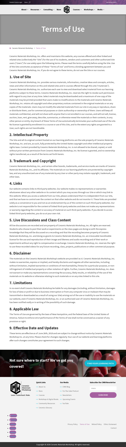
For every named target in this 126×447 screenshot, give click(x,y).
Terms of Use (84, 424)
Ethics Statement (110, 424)
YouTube (66, 403)
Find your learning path (100, 363)
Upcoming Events (111, 2)
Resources (35, 9)
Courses (76, 9)
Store (26, 2)
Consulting (48, 9)
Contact (114, 428)
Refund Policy (97, 424)
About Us (42, 387)
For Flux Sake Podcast (71, 391)
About (23, 9)
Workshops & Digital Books (48, 399)
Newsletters (67, 395)
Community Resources (47, 403)
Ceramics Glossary (45, 408)
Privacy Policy (73, 424)
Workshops (88, 9)
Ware (59, 9)
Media (99, 9)
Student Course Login (15, 2)
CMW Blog (66, 387)
